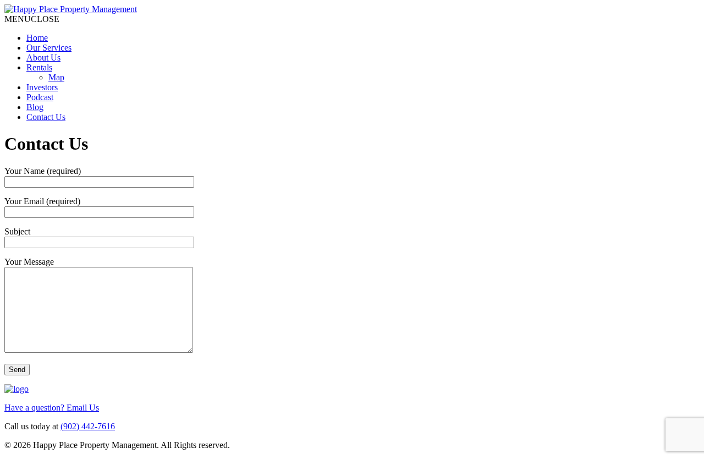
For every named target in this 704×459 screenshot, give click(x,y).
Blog (34, 107)
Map (56, 77)
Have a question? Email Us (51, 407)
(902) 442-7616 (88, 426)
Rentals (39, 67)
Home (37, 37)
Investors (42, 87)
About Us (43, 57)
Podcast (39, 97)
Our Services (49, 47)
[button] (31, 19)
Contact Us (45, 117)
